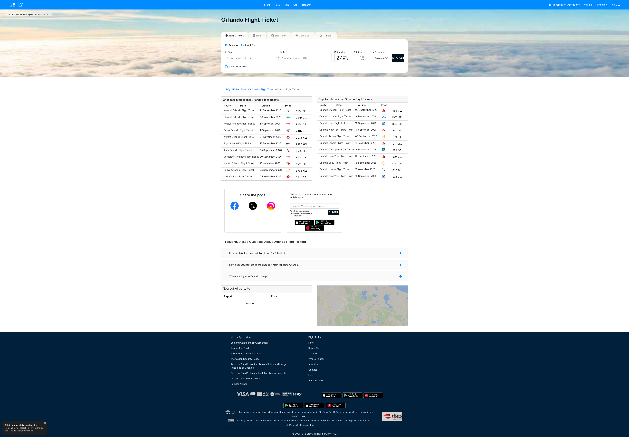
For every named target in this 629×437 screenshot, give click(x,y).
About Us (313, 364)
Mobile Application (241, 337)
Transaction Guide (240, 348)
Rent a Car (314, 348)
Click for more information (19, 425)
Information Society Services (246, 353)
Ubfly (227, 89)
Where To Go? (316, 358)
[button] (616, 5)
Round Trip (250, 45)
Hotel (277, 4)
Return (359, 52)
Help (589, 4)
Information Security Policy (245, 358)
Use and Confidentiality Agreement (249, 342)
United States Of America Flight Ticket (253, 89)
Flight (267, 4)
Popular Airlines (239, 384)
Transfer (306, 4)
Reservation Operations (566, 4)
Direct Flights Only (238, 66)
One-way (233, 45)
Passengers (380, 52)
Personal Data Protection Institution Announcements (258, 373)
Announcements (317, 380)
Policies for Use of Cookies (245, 378)
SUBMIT (333, 212)
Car (295, 4)
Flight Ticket (315, 337)
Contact (312, 369)
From (230, 52)
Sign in (603, 4)
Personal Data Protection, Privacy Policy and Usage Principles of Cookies (258, 366)
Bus (287, 4)
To (284, 52)
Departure (341, 52)
